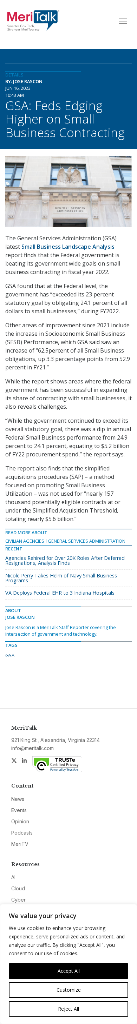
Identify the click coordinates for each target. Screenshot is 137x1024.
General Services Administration (86, 541)
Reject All (68, 1008)
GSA (9, 655)
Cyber (18, 900)
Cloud (18, 888)
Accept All (69, 971)
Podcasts (22, 833)
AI (13, 877)
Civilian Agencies (24, 541)
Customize (69, 989)
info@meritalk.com (32, 748)
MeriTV (19, 844)
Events (19, 810)
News (17, 799)
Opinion (20, 821)
